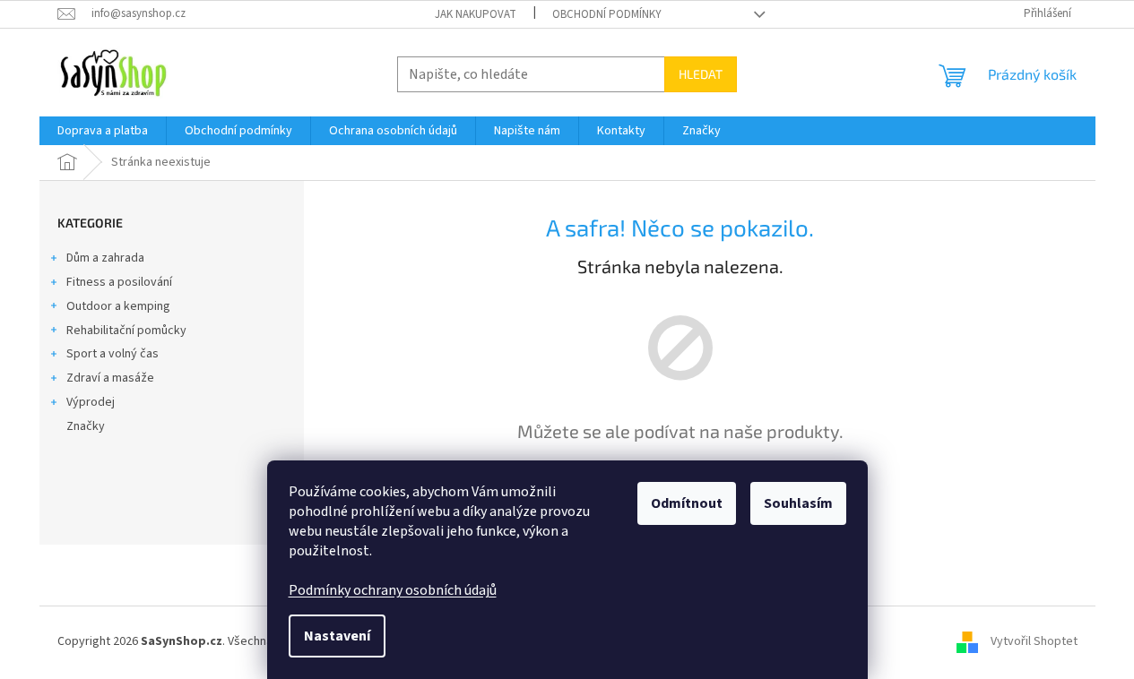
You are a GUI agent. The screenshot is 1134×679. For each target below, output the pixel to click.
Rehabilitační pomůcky (126, 331)
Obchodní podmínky (607, 14)
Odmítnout (687, 503)
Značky (85, 426)
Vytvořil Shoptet (1034, 641)
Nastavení (337, 636)
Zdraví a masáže (110, 378)
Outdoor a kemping (118, 306)
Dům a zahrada (105, 258)
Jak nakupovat (475, 14)
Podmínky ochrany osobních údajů (393, 590)
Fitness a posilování (119, 282)
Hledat (701, 74)
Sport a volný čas (112, 354)
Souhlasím (798, 503)
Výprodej (90, 402)
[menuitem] (102, 130)
